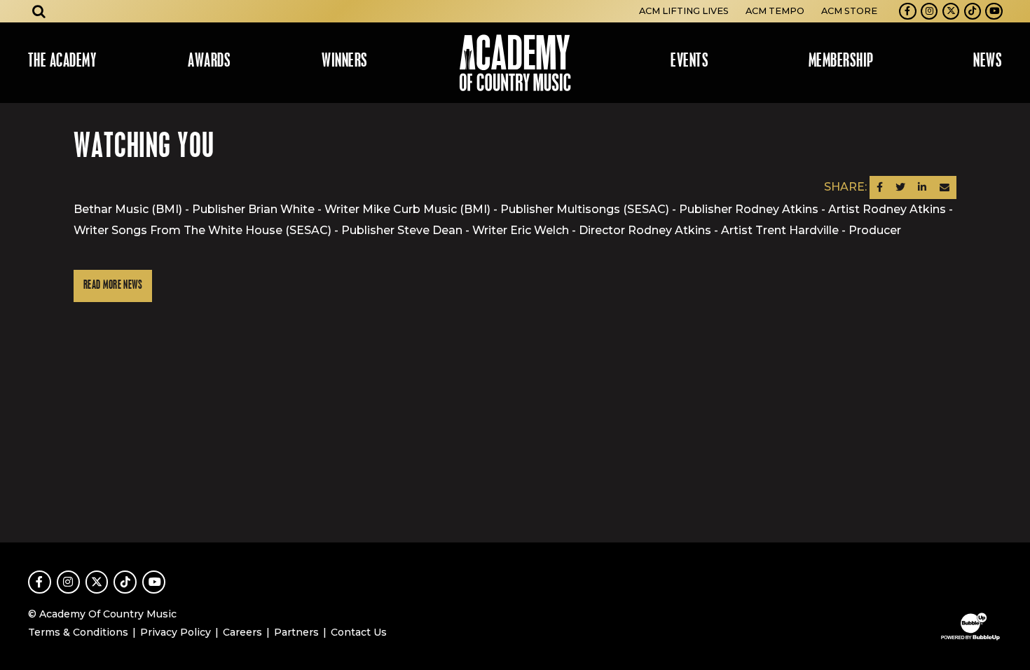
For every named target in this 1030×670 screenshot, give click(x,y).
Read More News (112, 285)
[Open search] (39, 11)
